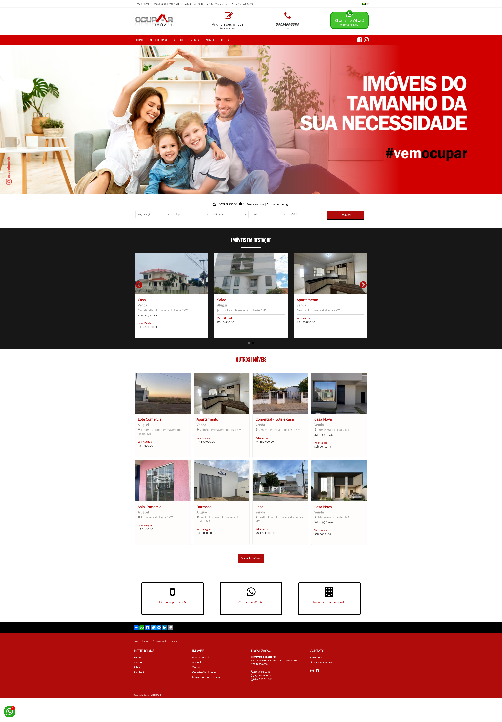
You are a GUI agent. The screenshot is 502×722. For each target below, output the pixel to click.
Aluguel (179, 40)
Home (140, 40)
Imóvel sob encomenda (206, 677)
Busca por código (278, 204)
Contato (227, 40)
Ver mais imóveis (251, 558)
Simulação (139, 672)
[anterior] (138, 286)
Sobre (136, 667)
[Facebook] (317, 670)
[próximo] (363, 286)
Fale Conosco (317, 657)
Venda (195, 40)
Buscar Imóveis (201, 657)
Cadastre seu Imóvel (204, 672)
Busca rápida (255, 204)
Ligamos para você (321, 662)
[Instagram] (312, 670)
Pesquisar (345, 214)
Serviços (138, 662)
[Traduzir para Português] (365, 4)
